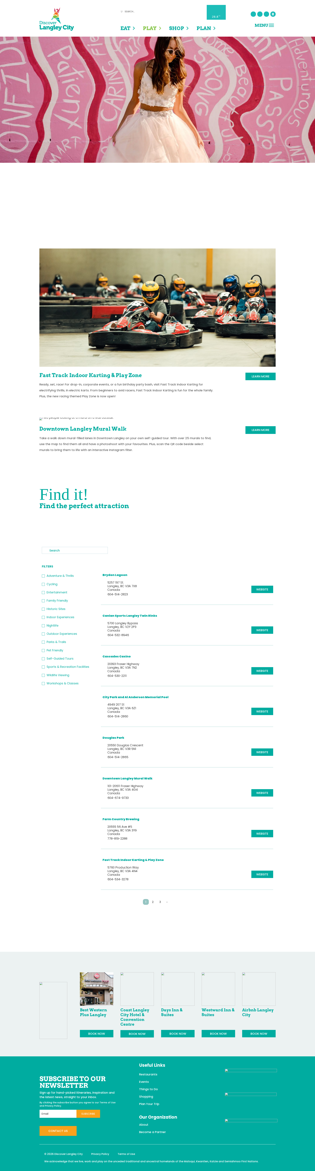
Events (144, 1082)
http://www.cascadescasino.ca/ (262, 671)
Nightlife (52, 625)
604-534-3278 (117, 879)
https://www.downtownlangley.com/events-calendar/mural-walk (262, 793)
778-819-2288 (117, 838)
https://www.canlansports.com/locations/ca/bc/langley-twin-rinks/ (262, 630)
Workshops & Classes (63, 683)
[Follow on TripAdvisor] (273, 14)
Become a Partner (152, 1132)
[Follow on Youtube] (266, 14)
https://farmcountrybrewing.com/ (262, 833)
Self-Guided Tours (60, 658)
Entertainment (57, 592)
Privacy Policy (53, 1105)
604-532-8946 (118, 635)
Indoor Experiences (60, 617)
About (143, 1125)
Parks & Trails (56, 642)
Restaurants (148, 1074)
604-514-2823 (117, 594)
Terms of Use (108, 1102)
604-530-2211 (117, 676)
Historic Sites (56, 609)
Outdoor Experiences (62, 634)
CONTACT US (58, 1131)
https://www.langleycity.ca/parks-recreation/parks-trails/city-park (262, 711)
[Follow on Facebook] (253, 14)
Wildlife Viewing (58, 675)
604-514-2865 (117, 757)
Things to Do (148, 1089)
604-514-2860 (117, 716)
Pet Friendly (55, 650)
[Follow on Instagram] (259, 14)
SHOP (176, 28)
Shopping (146, 1096)
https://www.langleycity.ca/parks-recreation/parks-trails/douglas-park (262, 752)
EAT (125, 28)
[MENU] (271, 25)
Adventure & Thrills (60, 576)
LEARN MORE (260, 376)
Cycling (52, 584)
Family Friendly (57, 600)
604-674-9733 (118, 798)
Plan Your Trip (149, 1104)
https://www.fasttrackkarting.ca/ (262, 874)
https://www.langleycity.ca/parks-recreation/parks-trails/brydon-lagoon (262, 589)
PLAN (204, 28)
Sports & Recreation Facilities (68, 667)
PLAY (150, 28)
